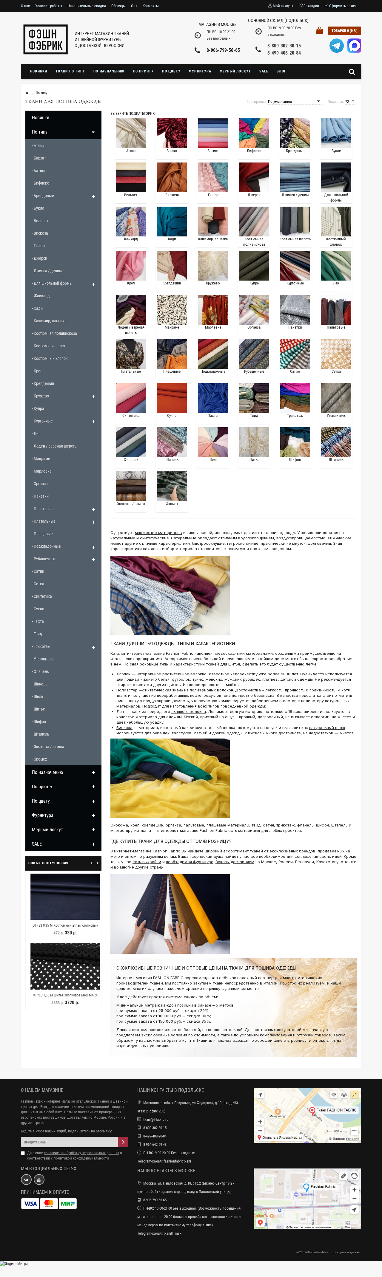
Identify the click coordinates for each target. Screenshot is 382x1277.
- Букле (38, 208)
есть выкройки (147, 861)
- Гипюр (38, 245)
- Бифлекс (40, 183)
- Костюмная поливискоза (54, 333)
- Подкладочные (46, 546)
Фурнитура (200, 71)
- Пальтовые (43, 508)
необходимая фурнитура (189, 861)
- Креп (37, 371)
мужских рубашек (242, 679)
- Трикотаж (41, 646)
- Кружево (40, 396)
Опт (134, 6)
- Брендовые (43, 195)
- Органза (40, 483)
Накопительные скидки (86, 6)
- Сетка (38, 583)
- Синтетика (42, 596)
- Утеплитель (43, 659)
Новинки (38, 71)
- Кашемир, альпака (49, 320)
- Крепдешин (43, 383)
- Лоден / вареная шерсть (54, 446)
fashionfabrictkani (177, 1161)
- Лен (36, 433)
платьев (270, 679)
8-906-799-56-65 (223, 50)
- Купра (38, 408)
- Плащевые (42, 533)
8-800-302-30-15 (284, 46)
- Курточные (42, 421)
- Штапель (40, 734)
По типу (39, 132)
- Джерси (39, 258)
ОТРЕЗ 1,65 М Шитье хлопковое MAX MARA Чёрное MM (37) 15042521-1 (63, 998)
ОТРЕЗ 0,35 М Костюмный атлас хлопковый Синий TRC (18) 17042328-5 (63, 928)
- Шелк (37, 696)
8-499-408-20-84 (284, 53)
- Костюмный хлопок (50, 358)
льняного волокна (188, 711)
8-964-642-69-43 (155, 1144)
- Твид (37, 633)
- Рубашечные (44, 558)
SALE (263, 71)
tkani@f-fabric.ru (155, 1119)
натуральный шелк (327, 727)
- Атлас (38, 145)
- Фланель (40, 671)
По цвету (171, 71)
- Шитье (38, 709)
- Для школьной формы (52, 283)
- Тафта (38, 621)
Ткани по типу (70, 71)
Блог (281, 71)
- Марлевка (42, 471)
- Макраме (41, 458)
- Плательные (44, 521)
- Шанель (39, 684)
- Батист (39, 170)
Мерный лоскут (235, 71)
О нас (25, 6)
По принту (143, 71)
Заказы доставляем (234, 861)
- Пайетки (40, 496)
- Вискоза (40, 233)
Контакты (151, 6)
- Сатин (38, 571)
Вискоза (124, 727)
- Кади (37, 308)
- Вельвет (40, 220)
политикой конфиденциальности (81, 1158)
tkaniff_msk (172, 1233)
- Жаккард (41, 295)
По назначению (109, 71)
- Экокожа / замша (48, 746)
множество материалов (158, 532)
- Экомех (39, 759)
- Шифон (39, 721)
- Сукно (38, 608)
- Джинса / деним (47, 270)
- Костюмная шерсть (49, 345)
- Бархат (39, 158)
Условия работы (48, 6)
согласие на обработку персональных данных (81, 1153)
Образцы (118, 6)
